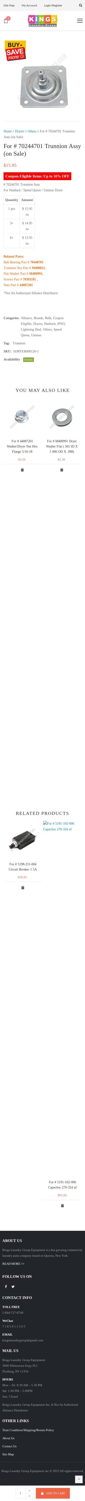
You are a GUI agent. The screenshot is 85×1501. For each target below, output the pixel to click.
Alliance (26, 318)
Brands (38, 318)
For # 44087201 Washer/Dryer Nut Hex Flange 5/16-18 (22, 446)
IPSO (61, 324)
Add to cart (55, 1493)
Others (32, 131)
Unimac (36, 335)
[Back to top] (79, 1479)
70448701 (36, 262)
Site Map (8, 1454)
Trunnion (19, 343)
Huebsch (49, 324)
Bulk (48, 318)
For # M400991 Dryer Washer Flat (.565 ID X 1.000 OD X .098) (62, 446)
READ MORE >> (13, 1263)
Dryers (19, 131)
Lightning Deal (31, 329)
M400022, (39, 268)
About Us (8, 1438)
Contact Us (9, 1446)
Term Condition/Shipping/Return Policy (28, 1430)
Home (8, 131)
